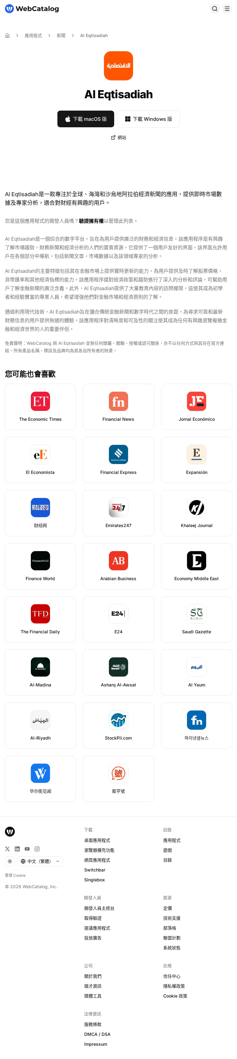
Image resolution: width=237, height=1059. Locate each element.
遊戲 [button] (167, 850)
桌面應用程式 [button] (97, 840)
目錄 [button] (167, 860)
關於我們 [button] (93, 976)
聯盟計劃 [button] (172, 937)
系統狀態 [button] (172, 947)
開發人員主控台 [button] (99, 908)
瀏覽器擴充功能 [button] (99, 850)
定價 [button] (167, 908)
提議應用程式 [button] (97, 927)
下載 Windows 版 (152, 119)
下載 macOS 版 (90, 119)
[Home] (7, 35)
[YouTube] (27, 848)
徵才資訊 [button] (93, 986)
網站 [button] (122, 137)
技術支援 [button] (172, 918)
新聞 (61, 35)
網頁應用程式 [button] (97, 860)
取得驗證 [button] (93, 918)
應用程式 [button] (172, 840)
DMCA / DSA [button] (97, 1034)
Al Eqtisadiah (94, 35)
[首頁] (32, 9)
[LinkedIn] (17, 848)
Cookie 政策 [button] (175, 995)
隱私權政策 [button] (174, 986)
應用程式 (33, 35)
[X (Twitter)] (7, 848)
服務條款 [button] (93, 1024)
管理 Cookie (15, 875)
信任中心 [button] (172, 976)
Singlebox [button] (94, 879)
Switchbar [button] (94, 869)
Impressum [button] (95, 1044)
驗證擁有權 (91, 221)
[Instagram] (37, 848)
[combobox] (40, 861)
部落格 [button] (169, 927)
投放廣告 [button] (93, 937)
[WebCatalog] (10, 832)
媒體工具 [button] (93, 995)
